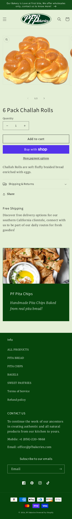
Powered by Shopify (45, 512)
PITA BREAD (15, 358)
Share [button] (11, 194)
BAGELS (12, 374)
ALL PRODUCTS (18, 349)
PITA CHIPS (15, 366)
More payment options (36, 158)
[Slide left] (28, 98)
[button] (5, 19)
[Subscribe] (60, 469)
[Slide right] (44, 98)
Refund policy (16, 399)
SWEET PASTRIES (19, 383)
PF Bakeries (31, 512)
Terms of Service (18, 391)
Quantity (8, 118)
